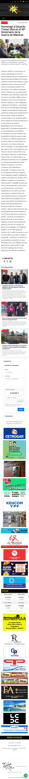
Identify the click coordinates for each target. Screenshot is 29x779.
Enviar (21, 409)
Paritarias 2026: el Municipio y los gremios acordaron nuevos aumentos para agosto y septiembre (14, 347)
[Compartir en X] (7, 261)
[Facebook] (18, 1)
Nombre (6, 369)
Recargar (20, 401)
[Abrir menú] (3, 18)
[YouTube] (23, 1)
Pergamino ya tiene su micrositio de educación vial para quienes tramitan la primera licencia (13, 287)
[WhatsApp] (15, 1)
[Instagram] (20, 1)
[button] (12, 1)
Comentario (7, 376)
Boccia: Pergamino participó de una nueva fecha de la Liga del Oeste (14, 318)
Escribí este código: (10, 389)
